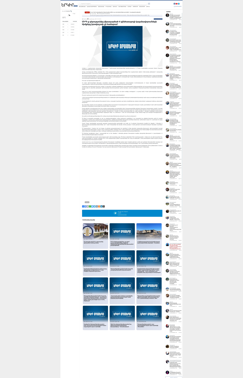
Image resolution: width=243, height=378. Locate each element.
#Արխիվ (87, 202)
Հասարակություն (92, 6)
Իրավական (108, 6)
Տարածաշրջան (122, 6)
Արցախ (129, 6)
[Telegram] (179, 4)
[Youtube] (177, 4)
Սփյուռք (135, 6)
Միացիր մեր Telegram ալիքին (123, 212)
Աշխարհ (115, 6)
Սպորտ (148, 6)
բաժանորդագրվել (122, 214)
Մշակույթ (142, 6)
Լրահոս (168, 11)
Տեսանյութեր (178, 6)
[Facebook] (174, 4)
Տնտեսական (101, 6)
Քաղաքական (82, 6)
